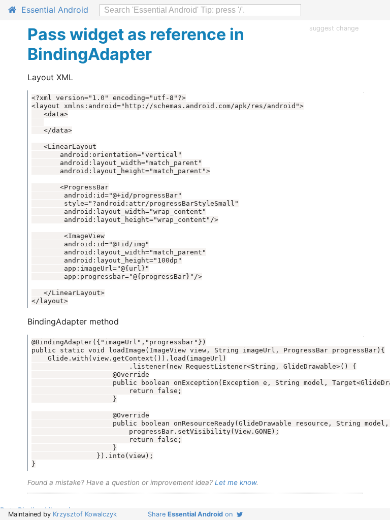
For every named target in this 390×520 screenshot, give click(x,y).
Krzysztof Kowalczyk (85, 514)
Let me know (235, 482)
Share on (192, 514)
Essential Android (52, 10)
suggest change (334, 28)
